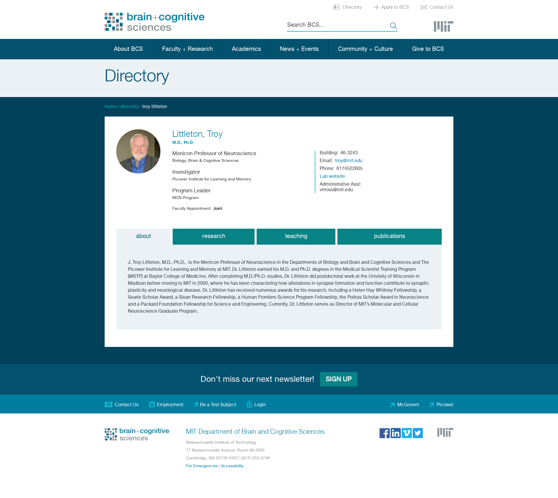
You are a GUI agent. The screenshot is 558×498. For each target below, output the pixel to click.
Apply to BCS (395, 7)
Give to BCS (428, 49)
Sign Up (339, 379)
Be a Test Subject (218, 405)
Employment (170, 405)
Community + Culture (365, 49)
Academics (246, 49)
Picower (445, 405)
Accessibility (232, 466)
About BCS (128, 49)
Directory (352, 7)
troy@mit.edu (348, 161)
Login (260, 405)
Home (111, 107)
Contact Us (441, 7)
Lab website (332, 176)
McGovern (408, 405)
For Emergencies (202, 466)
